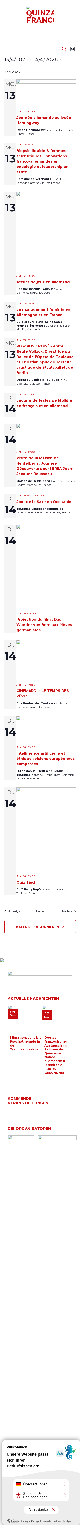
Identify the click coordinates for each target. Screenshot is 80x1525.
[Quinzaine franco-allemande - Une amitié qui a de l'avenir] (40, 15)
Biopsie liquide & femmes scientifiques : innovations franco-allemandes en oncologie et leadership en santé (42, 161)
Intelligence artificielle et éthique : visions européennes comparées (45, 758)
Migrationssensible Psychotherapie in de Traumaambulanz (26, 1043)
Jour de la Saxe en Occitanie (43, 502)
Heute (40, 911)
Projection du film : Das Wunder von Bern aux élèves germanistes (44, 624)
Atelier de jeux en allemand (43, 282)
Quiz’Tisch (26, 882)
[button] (6, 18)
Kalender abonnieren (37, 927)
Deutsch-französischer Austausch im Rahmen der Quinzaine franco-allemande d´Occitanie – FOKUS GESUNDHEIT (55, 1055)
